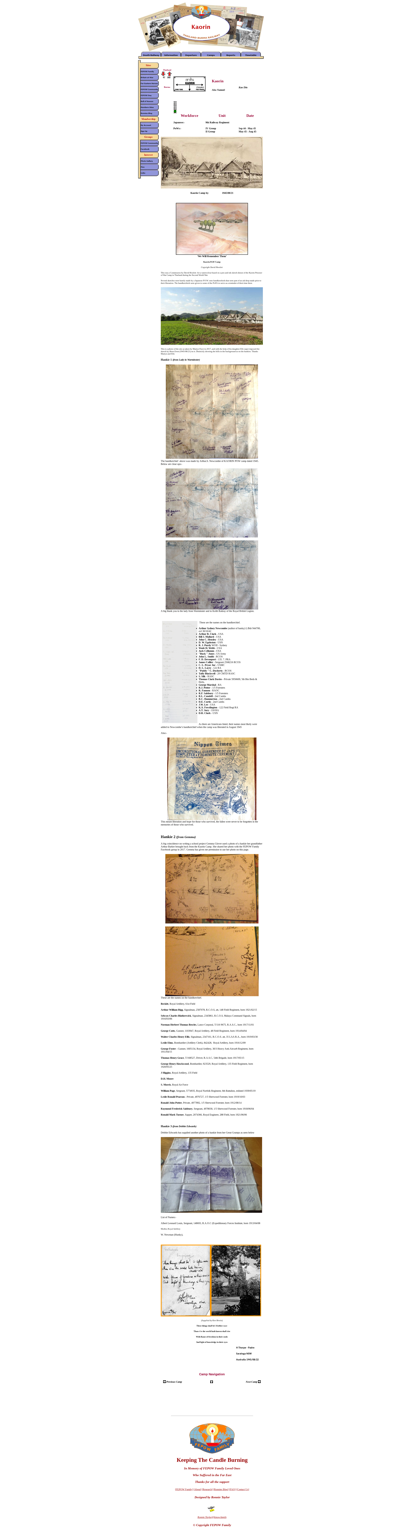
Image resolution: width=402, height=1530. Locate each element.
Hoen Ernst (215, 193)
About (197, 1489)
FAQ (232, 1489)
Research (207, 1489)
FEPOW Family (184, 1489)
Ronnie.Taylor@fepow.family (212, 1517)
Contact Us (242, 1489)
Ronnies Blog (221, 1489)
